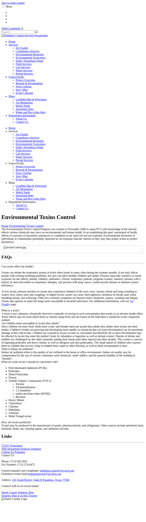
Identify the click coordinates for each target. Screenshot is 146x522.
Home (12, 41)
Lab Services (23, 67)
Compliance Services (27, 51)
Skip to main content (13, 2)
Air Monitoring (24, 102)
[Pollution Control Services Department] (24, 35)
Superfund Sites (24, 109)
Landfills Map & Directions (31, 99)
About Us (21, 118)
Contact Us (22, 121)
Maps (12, 96)
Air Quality (22, 47)
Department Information (22, 115)
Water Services (24, 70)
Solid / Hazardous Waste (29, 60)
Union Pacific (16, 76)
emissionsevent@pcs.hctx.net (44, 473)
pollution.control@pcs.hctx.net (57, 470)
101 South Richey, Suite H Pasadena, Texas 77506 (40, 479)
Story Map (22, 89)
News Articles (24, 86)
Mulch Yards (23, 105)
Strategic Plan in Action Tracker (19, 495)
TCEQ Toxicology (12, 445)
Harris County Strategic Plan (17, 492)
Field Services (24, 64)
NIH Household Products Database (21, 448)
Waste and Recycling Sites (30, 112)
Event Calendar (24, 93)
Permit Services (24, 73)
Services (13, 44)
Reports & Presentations (29, 83)
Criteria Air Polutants (13, 452)
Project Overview (25, 80)
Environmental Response (30, 54)
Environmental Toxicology (31, 57)
